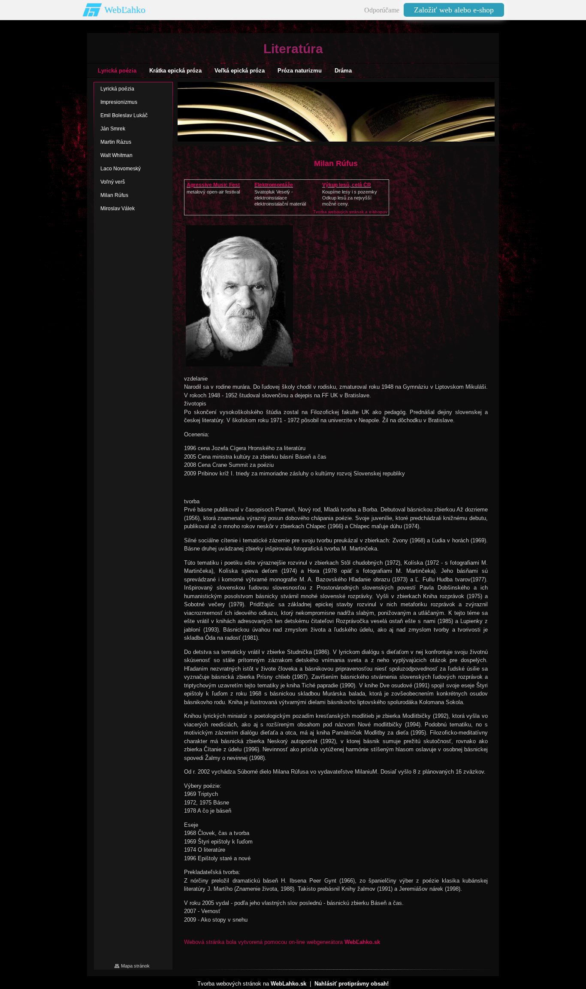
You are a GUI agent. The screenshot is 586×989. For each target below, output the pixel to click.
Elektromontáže (273, 185)
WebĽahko (124, 9)
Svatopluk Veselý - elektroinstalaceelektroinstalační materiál (280, 197)
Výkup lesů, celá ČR (346, 185)
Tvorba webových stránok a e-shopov (350, 211)
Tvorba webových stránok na (251, 983)
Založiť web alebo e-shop (454, 10)
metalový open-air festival (213, 191)
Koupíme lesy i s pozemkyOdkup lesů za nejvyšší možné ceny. (349, 197)
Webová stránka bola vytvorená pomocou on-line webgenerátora (282, 942)
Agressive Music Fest (213, 185)
